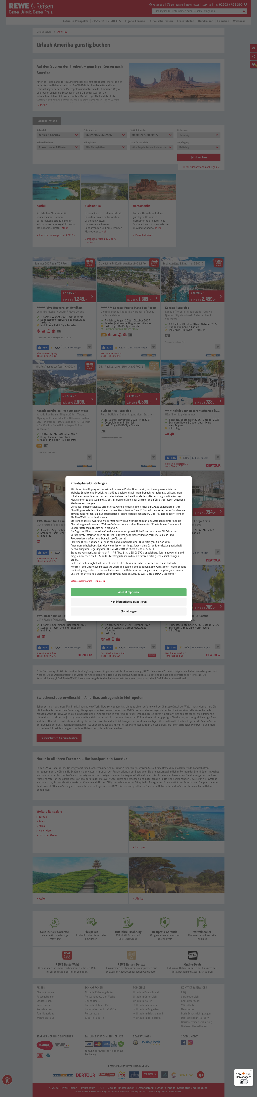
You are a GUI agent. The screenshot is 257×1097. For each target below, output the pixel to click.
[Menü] (250, 1071)
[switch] (244, 1081)
